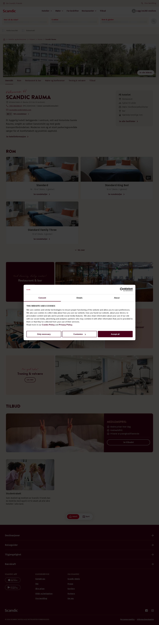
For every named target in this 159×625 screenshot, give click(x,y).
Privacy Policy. (66, 325)
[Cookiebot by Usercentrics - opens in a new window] (122, 289)
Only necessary (44, 334)
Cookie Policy (48, 325)
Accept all (115, 334)
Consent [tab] (42, 298)
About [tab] (116, 298)
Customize (78, 334)
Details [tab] (80, 298)
